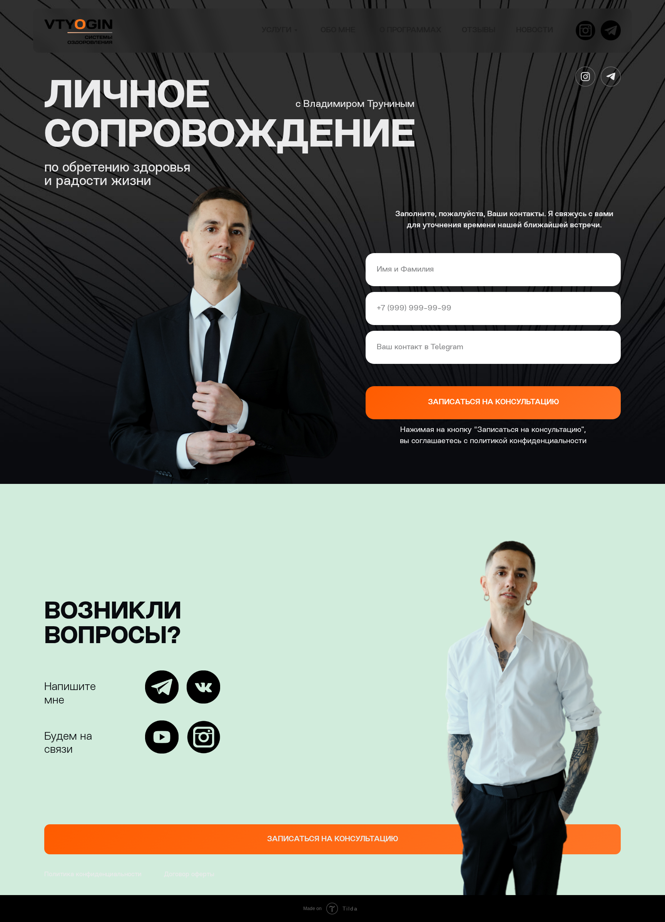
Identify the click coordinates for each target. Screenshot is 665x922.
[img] (78, 31)
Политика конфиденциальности (93, 874)
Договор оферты (189, 874)
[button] (332, 839)
